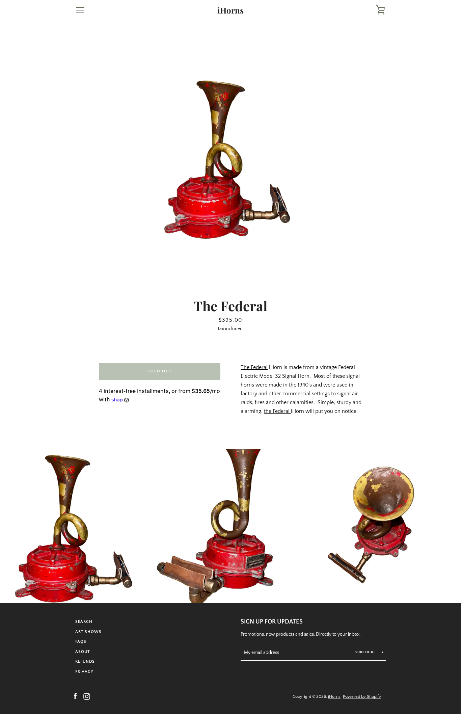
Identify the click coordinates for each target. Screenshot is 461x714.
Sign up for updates (272, 621)
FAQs (80, 641)
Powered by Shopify (362, 696)
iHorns (230, 10)
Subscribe (366, 652)
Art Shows (88, 632)
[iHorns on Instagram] (86, 696)
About (82, 652)
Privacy (84, 671)
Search (83, 621)
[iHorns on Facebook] (75, 696)
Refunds (85, 661)
